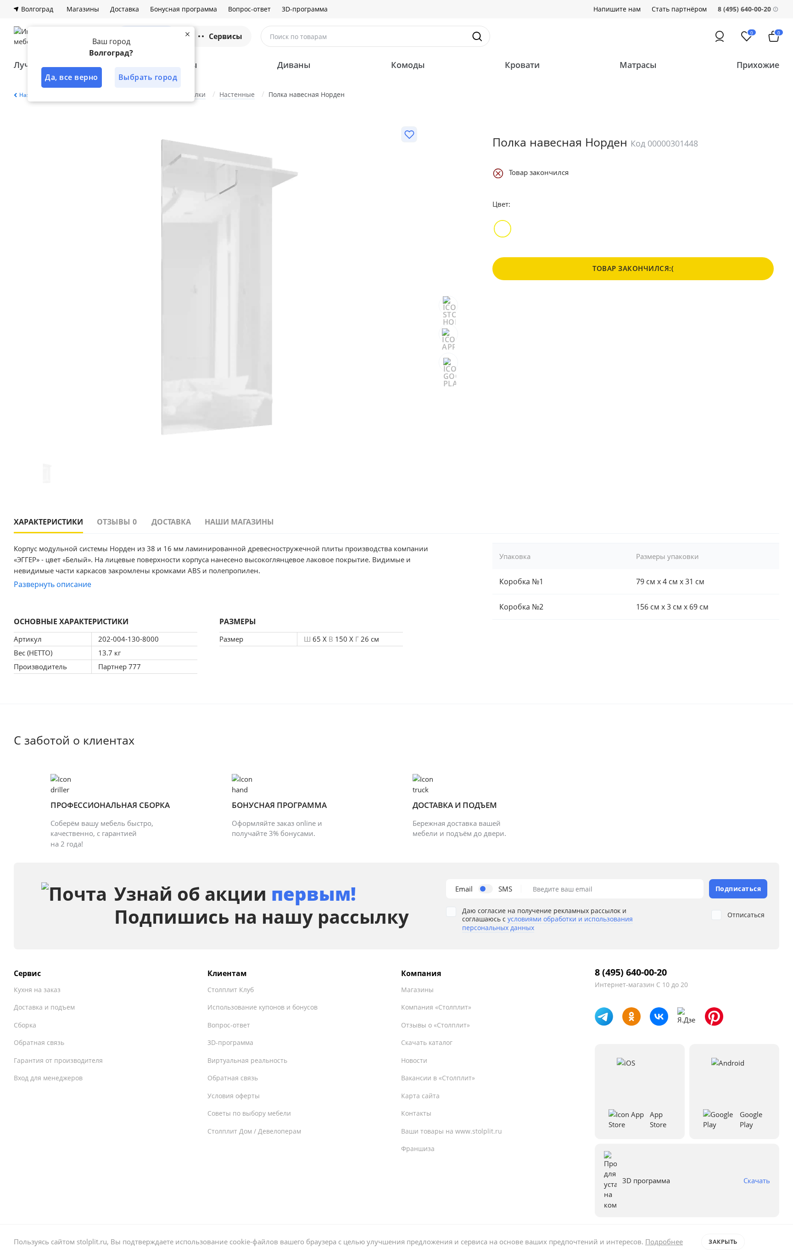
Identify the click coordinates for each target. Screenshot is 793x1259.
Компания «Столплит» (436, 1007)
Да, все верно (71, 77)
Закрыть (723, 1241)
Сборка (25, 1025)
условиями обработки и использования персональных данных (547, 923)
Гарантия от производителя (58, 1060)
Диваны (294, 64)
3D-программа (305, 9)
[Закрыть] (187, 34)
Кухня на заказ (37, 989)
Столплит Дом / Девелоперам (254, 1131)
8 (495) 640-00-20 (631, 972)
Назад (27, 95)
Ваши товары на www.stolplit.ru (451, 1131)
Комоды (408, 64)
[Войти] (719, 36)
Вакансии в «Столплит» (438, 1077)
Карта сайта (420, 1095)
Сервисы (225, 36)
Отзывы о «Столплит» (435, 1025)
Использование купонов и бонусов (262, 1007)
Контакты (416, 1113)
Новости (414, 1060)
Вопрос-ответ (249, 9)
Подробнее (664, 1241)
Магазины (83, 9)
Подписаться (738, 888)
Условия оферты (233, 1095)
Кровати (522, 64)
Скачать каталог (426, 1042)
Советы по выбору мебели (249, 1113)
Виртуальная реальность (247, 1060)
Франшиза (418, 1148)
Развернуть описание (52, 584)
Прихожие (758, 64)
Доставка (124, 9)
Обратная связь (39, 1042)
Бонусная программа (183, 9)
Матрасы (638, 64)
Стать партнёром (679, 9)
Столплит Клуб (230, 989)
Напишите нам (617, 9)
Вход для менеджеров (48, 1077)
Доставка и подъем (44, 1007)
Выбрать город (148, 77)
